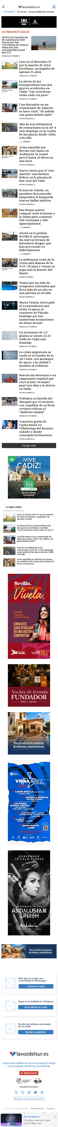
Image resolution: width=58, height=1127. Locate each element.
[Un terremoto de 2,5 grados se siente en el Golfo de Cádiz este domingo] (10, 335)
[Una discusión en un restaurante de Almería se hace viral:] (10, 107)
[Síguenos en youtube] (35, 1092)
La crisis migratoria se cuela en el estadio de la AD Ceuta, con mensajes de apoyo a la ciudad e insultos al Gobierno (36, 358)
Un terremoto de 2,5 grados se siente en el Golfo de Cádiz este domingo (34, 337)
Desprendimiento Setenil (40, 12)
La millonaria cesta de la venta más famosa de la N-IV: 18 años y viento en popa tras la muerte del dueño (37, 266)
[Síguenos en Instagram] (22, 1092)
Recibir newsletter (35, 1032)
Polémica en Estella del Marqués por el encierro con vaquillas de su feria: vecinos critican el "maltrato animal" (37, 405)
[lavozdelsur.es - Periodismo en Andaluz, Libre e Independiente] (29, 7)
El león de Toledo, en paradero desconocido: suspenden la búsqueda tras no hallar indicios (36, 195)
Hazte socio (30, 1073)
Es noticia (9, 11)
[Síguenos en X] (16, 1092)
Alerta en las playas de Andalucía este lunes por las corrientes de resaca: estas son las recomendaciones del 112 (15, 45)
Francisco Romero (11, 56)
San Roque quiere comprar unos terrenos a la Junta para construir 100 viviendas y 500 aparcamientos (37, 216)
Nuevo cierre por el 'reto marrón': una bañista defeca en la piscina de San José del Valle (36, 176)
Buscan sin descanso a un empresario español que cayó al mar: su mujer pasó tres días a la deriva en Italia (37, 382)
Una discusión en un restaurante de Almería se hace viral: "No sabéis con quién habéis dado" (36, 109)
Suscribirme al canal (35, 1007)
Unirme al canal (36, 986)
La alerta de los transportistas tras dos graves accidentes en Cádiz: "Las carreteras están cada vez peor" (35, 88)
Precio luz (22, 12)
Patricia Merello (27, 118)
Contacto (50, 1108)
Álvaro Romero (26, 277)
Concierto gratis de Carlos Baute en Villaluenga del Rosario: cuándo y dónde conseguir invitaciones (36, 428)
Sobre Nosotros (37, 1108)
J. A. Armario (25, 142)
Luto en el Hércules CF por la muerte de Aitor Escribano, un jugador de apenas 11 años (37, 67)
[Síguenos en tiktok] (29, 1092)
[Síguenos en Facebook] (42, 1092)
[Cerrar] (55, 1117)
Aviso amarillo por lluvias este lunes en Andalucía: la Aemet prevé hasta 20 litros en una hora (36, 154)
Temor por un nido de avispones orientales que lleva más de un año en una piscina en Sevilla (37, 288)
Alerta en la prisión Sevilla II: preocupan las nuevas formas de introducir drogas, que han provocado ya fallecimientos (35, 241)
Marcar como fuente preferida (30, 1099)
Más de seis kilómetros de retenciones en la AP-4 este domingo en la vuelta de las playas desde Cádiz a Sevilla (37, 131)
